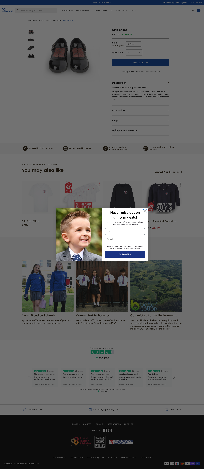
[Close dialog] (145, 211)
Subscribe (125, 254)
